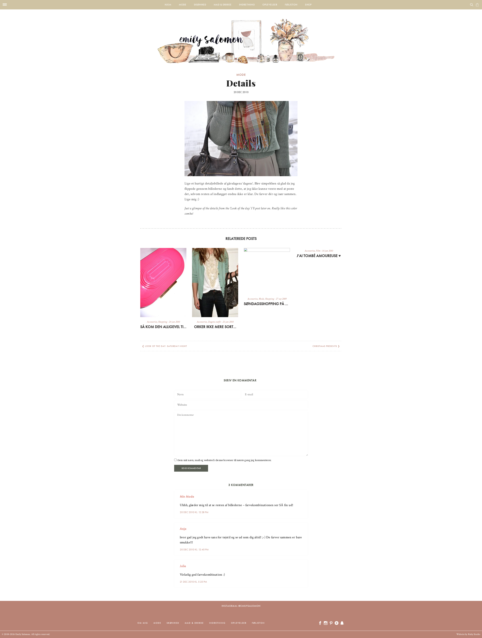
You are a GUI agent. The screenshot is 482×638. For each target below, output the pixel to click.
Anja (183, 528)
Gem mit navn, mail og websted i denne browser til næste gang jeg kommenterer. (224, 460)
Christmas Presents (325, 346)
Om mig (142, 622)
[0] (477, 5)
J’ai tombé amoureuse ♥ (319, 256)
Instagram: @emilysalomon (241, 605)
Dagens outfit (214, 322)
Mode (182, 4)
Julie (183, 566)
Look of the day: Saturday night (166, 346)
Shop (308, 4)
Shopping (162, 322)
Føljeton (291, 4)
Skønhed (200, 4)
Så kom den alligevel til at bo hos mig (163, 327)
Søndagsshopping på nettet (267, 304)
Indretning (247, 4)
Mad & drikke (223, 4)
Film (318, 250)
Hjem (168, 4)
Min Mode (187, 496)
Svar (303, 493)
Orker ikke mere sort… (215, 327)
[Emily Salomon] (241, 36)
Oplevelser (269, 4)
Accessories (152, 322)
